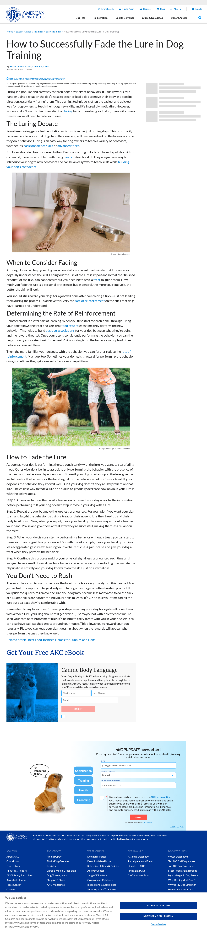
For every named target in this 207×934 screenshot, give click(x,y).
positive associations (60, 330)
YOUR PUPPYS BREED (107, 771)
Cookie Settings (158, 924)
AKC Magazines (56, 884)
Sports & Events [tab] (125, 17)
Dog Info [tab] (80, 17)
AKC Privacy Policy (177, 827)
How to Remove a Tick (180, 889)
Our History (13, 865)
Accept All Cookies (158, 905)
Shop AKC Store (56, 879)
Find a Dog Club (137, 870)
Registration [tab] (100, 17)
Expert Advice (23, 31)
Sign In (199, 9)
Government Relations (100, 879)
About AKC (12, 856)
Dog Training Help (57, 875)
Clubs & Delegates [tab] (152, 17)
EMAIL (103, 761)
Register (147, 9)
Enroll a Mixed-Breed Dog (61, 870)
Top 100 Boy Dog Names (181, 865)
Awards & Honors (16, 879)
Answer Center (95, 870)
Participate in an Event (140, 861)
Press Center (13, 884)
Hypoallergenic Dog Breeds (183, 875)
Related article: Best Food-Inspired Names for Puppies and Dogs (50, 640)
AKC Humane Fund (138, 875)
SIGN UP (138, 817)
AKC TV (177, 9)
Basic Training (53, 31)
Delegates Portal (96, 856)
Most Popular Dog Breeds (182, 870)
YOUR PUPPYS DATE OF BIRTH (110, 781)
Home (9, 31)
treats (68, 157)
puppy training (56, 78)
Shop (162, 9)
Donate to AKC (136, 865)
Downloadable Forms (99, 861)
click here (148, 822)
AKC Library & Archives (19, 875)
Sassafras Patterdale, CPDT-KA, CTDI (29, 66)
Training (38, 31)
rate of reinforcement (90, 301)
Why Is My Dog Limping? (182, 884)
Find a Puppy (128, 9)
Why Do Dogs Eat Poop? (181, 879)
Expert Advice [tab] (179, 17)
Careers (10, 889)
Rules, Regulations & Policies (103, 865)
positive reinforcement (27, 78)
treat (96, 280)
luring (68, 111)
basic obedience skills (38, 146)
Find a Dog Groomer (58, 861)
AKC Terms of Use (160, 796)
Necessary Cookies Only (158, 916)
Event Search (107, 9)
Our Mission (13, 861)
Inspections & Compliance (101, 884)
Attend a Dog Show (138, 856)
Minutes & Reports (16, 870)
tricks (12, 78)
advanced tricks (68, 146)
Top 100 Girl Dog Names (181, 861)
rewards (44, 78)
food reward (70, 325)
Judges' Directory (97, 875)
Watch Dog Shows (178, 856)
